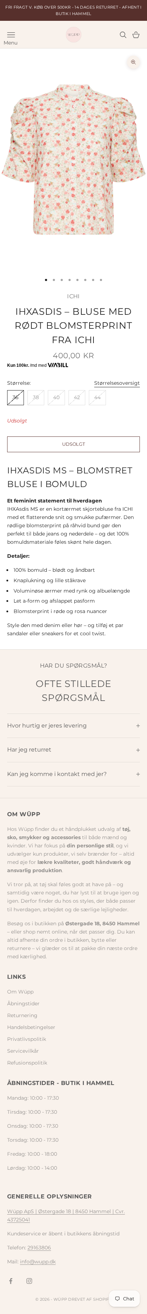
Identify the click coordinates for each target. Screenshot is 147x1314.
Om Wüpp (20, 991)
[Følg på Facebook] (10, 1281)
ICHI (73, 296)
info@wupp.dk (38, 1261)
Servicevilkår (23, 1051)
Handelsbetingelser (31, 1027)
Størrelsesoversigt (117, 383)
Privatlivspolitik (26, 1039)
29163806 (39, 1247)
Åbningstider (23, 1003)
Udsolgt (73, 444)
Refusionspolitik (27, 1063)
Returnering (22, 1015)
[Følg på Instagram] (29, 1281)
